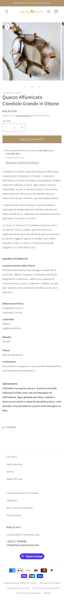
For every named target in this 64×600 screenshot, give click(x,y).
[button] (6, 11)
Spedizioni (12, 500)
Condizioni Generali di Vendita (23, 492)
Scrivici (10, 471)
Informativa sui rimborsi (50, 583)
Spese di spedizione (23, 115)
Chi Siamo (12, 456)
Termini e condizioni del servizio (46, 588)
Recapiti (47, 593)
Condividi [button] (11, 427)
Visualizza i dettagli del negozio (22, 162)
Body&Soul (14, 583)
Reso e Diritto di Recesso (20, 507)
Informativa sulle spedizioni (28, 593)
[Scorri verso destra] (39, 86)
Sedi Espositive (14, 464)
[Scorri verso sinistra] (24, 86)
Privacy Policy (14, 515)
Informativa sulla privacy (18, 588)
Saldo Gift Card (15, 479)
